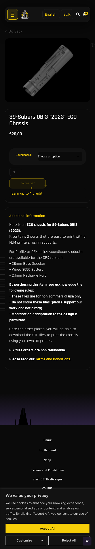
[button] (78, 14)
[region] (47, 519)
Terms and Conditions (52, 359)
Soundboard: (24, 155)
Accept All (47, 528)
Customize (24, 540)
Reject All (69, 540)
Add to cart (27, 183)
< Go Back (14, 31)
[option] (47, 70)
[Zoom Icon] (47, 70)
